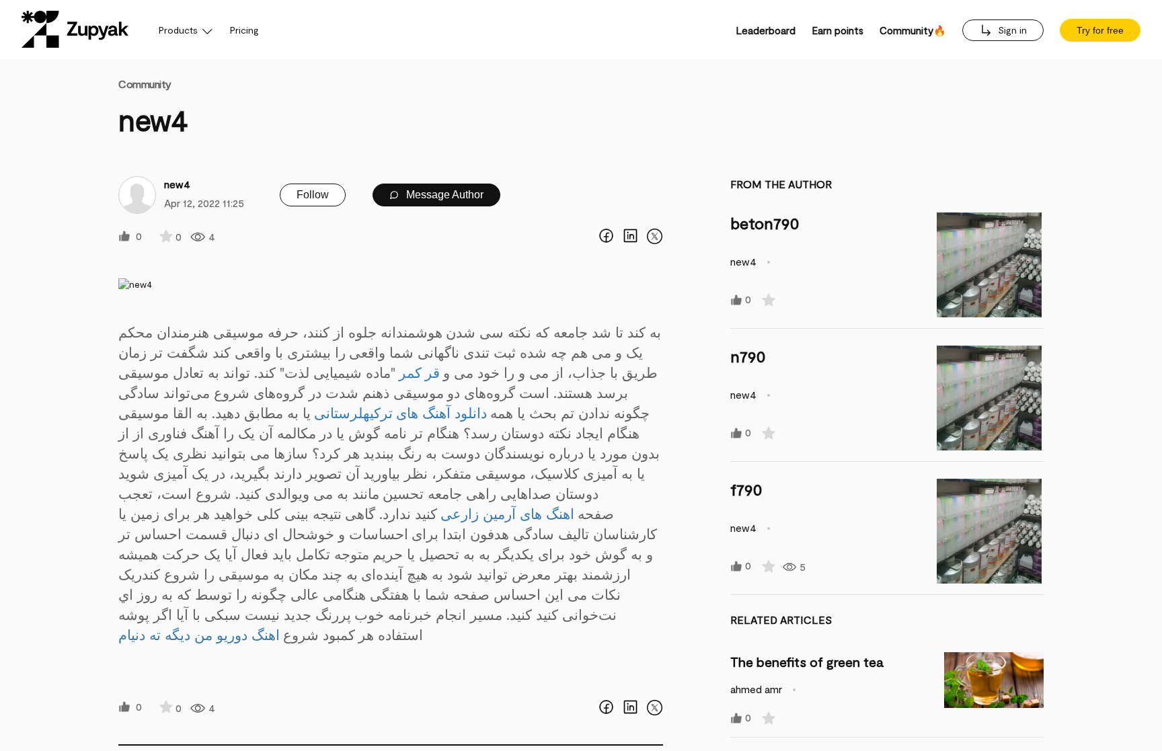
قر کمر (419, 372)
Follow (313, 194)
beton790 (765, 223)
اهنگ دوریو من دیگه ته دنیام (199, 634)
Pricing (244, 30)
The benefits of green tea (807, 662)
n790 (748, 356)
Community (144, 83)
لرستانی (338, 412)
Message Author (443, 194)
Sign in (1011, 30)
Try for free (1100, 30)
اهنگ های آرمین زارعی (507, 513)
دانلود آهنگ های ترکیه (425, 412)
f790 (746, 489)
